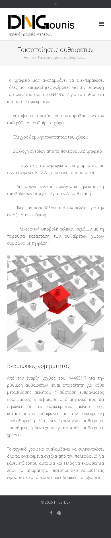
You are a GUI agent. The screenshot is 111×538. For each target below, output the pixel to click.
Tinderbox (62, 502)
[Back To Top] (97, 524)
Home (29, 57)
